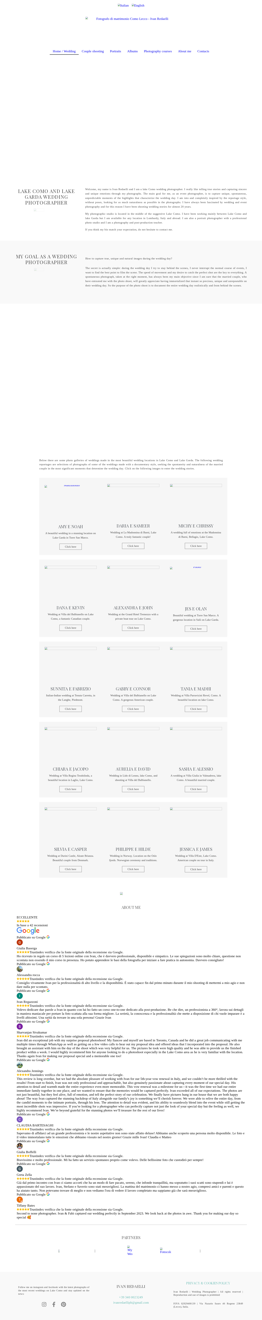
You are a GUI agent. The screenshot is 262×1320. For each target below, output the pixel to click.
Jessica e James (196, 849)
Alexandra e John (133, 607)
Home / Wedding (64, 51)
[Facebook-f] (53, 1304)
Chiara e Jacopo (70, 769)
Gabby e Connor (133, 688)
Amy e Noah (70, 526)
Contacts (203, 51)
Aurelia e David (133, 769)
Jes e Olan (196, 608)
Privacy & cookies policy (208, 1283)
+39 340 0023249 (131, 1297)
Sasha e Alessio (196, 769)
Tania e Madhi (196, 688)
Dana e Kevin (71, 607)
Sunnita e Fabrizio (70, 688)
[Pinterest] (63, 1304)
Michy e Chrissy (195, 525)
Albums (132, 51)
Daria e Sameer (133, 525)
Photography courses (158, 51)
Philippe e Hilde (133, 849)
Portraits (115, 51)
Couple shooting (93, 51)
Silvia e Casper (70, 849)
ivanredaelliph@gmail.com (131, 1302)
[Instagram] (44, 1304)
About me (184, 51)
